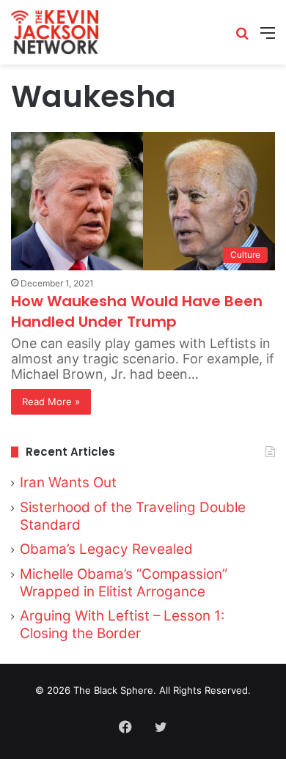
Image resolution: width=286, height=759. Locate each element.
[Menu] (267, 37)
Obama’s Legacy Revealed (106, 549)
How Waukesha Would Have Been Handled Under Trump (137, 311)
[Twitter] (160, 726)
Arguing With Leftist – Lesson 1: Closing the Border (122, 624)
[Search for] (242, 37)
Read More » (51, 401)
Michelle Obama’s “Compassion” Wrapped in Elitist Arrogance (123, 583)
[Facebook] (125, 726)
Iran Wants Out (68, 482)
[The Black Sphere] (54, 32)
